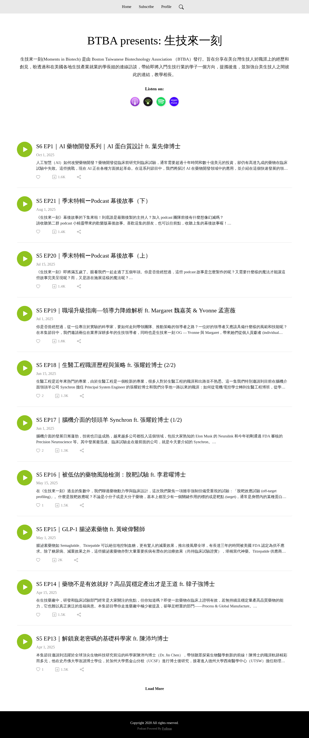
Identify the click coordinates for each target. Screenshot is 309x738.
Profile (166, 7)
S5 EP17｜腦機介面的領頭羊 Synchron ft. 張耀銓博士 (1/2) (109, 420)
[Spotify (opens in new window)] (161, 101)
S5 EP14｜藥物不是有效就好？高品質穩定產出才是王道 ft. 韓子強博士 (125, 584)
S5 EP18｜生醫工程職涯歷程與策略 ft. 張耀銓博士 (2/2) (106, 365)
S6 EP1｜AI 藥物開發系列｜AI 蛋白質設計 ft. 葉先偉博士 (108, 146)
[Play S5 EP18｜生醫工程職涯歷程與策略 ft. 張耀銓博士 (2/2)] (24, 368)
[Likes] (38, 177)
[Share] (79, 177)
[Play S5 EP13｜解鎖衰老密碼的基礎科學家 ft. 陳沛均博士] (24, 641)
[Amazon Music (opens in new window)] (174, 101)
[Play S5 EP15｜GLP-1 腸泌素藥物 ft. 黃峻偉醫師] (24, 532)
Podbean (167, 728)
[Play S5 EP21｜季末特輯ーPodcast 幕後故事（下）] (24, 204)
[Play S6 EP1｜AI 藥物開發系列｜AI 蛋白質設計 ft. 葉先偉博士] (24, 149)
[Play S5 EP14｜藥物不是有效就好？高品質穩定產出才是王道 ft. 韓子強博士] (24, 587)
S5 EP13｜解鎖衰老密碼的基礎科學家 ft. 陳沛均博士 (102, 638)
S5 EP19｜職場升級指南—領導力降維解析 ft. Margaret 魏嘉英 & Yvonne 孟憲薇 (136, 310)
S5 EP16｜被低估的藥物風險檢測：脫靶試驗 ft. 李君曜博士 (111, 474)
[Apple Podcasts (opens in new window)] (135, 101)
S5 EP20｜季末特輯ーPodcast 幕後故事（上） (93, 256)
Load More (154, 689)
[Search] (181, 7)
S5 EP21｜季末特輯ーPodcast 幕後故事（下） (93, 201)
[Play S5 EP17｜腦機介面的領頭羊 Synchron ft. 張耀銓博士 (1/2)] (24, 423)
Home (126, 7)
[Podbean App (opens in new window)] (148, 101)
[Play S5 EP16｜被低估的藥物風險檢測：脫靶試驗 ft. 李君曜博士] (24, 477)
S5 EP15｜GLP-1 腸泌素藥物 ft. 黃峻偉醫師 (90, 529)
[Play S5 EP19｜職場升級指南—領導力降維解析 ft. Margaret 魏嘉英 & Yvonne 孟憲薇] (24, 313)
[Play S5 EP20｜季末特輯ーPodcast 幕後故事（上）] (24, 259)
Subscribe (146, 7)
